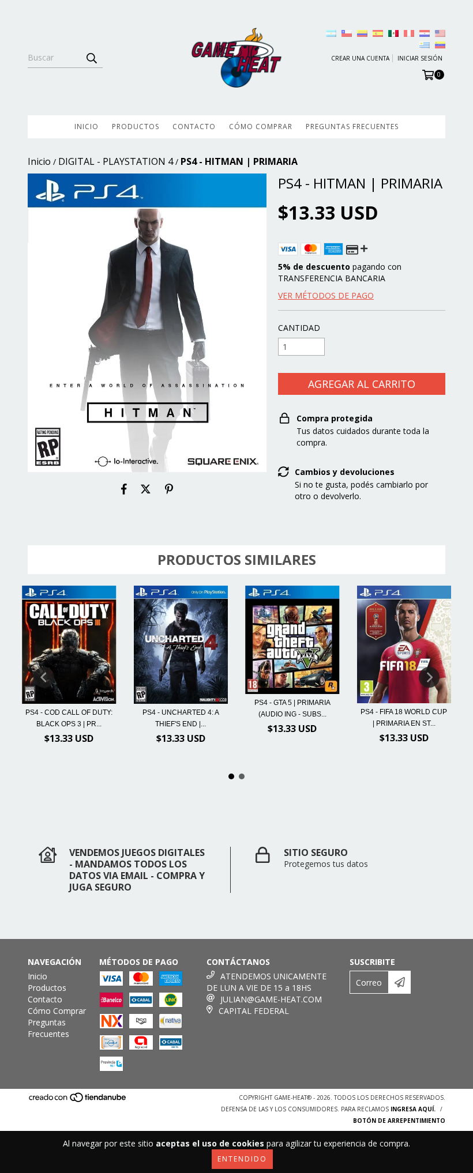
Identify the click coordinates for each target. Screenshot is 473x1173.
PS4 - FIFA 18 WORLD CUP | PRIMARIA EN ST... (404, 717)
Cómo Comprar (260, 126)
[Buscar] (91, 57)
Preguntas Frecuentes (352, 126)
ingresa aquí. (413, 1109)
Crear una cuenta (360, 58)
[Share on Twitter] (145, 489)
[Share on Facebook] (124, 489)
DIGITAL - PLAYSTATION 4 (115, 161)
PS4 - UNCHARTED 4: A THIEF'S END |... (180, 718)
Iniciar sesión (419, 58)
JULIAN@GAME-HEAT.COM (271, 999)
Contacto (194, 126)
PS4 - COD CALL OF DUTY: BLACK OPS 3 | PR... (68, 718)
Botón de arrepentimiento (399, 1121)
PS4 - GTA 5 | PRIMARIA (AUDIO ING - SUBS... (292, 708)
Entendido (242, 1159)
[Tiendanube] (78, 1101)
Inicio (86, 126)
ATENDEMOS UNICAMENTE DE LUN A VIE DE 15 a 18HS (266, 982)
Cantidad (299, 327)
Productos (135, 126)
